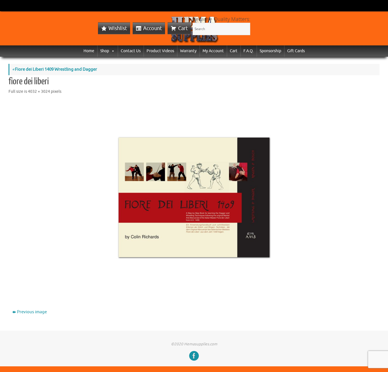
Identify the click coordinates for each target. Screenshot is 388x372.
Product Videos (160, 51)
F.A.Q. (248, 51)
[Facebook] (194, 356)
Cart (183, 28)
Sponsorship (270, 51)
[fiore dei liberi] (194, 197)
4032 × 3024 (39, 91)
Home (89, 51)
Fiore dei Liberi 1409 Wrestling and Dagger (54, 69)
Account (152, 28)
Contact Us (131, 51)
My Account (213, 51)
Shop (104, 51)
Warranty (188, 51)
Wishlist (118, 28)
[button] (112, 51)
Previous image (32, 312)
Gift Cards (296, 51)
